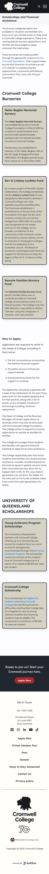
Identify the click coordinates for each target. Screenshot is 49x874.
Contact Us (24, 773)
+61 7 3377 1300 (25, 710)
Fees (24, 752)
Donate (24, 759)
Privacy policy (24, 781)
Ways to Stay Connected (24, 766)
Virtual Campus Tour (24, 745)
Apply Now (24, 680)
